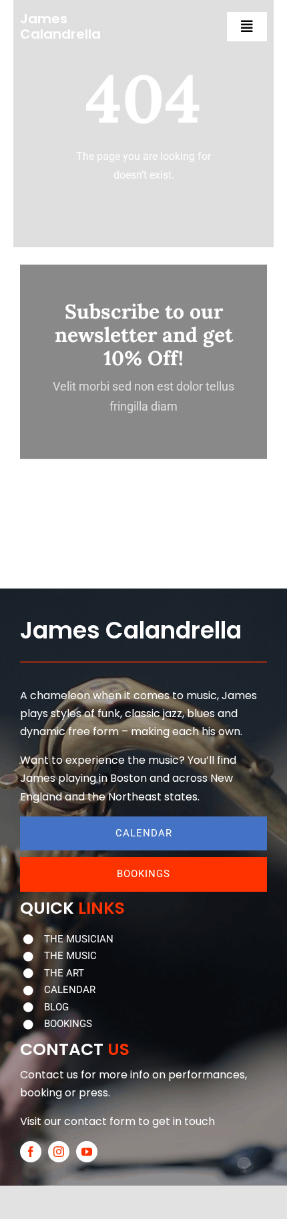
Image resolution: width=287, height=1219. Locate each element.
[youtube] (86, 1151)
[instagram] (58, 1151)
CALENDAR (69, 990)
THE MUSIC (70, 956)
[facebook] (30, 1151)
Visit (30, 1121)
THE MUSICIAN (78, 939)
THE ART (64, 973)
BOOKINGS (68, 1024)
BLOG (56, 1007)
